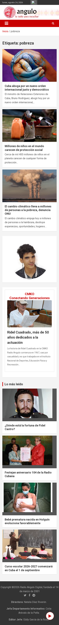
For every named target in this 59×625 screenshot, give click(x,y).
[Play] (50, 616)
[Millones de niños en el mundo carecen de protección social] (29, 125)
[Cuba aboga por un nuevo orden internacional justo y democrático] (29, 65)
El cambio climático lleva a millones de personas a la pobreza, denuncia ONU (28, 210)
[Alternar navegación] (6, 23)
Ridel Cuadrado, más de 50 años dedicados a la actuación (28, 337)
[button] (13, 259)
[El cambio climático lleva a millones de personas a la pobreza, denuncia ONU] (29, 185)
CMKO (29, 294)
